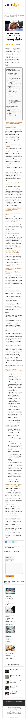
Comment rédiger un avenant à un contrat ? (14, 95)
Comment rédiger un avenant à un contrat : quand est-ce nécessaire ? (14, 84)
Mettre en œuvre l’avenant (14, 103)
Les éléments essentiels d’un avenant (13, 82)
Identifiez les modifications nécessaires (14, 97)
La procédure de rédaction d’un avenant (14, 79)
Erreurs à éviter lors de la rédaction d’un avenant (14, 110)
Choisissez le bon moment (14, 114)
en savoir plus (15, 57)
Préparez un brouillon (14, 99)
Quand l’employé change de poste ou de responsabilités (14, 92)
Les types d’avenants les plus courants (14, 76)
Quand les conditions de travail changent (14, 87)
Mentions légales (18, 701)
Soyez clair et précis (13, 115)
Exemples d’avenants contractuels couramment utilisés (12, 107)
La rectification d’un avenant (14, 104)
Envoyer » (9, 576)
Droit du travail (11, 14)
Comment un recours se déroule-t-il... (11, 546)
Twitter (15, 542)
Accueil (5, 14)
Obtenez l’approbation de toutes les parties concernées (16, 102)
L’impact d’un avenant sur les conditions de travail (14, 74)
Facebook (9, 542)
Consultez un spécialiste (14, 100)
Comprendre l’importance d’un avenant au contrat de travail (13, 71)
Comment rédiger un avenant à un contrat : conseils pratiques (14, 112)
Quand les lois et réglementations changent (14, 90)
